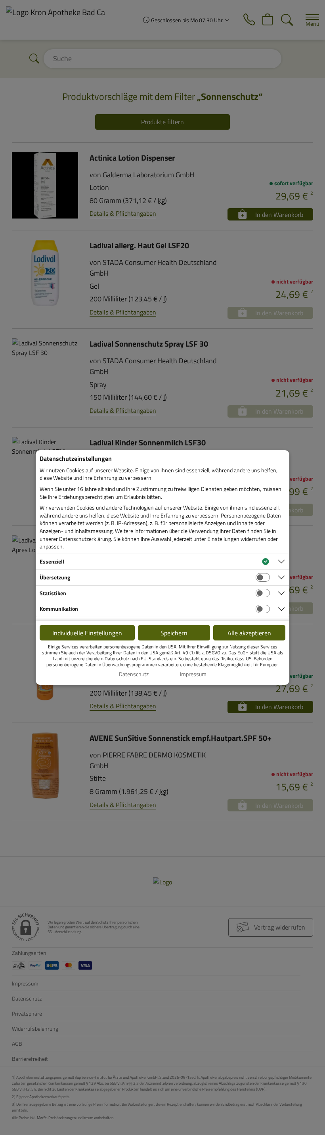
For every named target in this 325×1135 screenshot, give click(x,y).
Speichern (174, 633)
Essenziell (52, 561)
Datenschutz (134, 674)
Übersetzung (55, 577)
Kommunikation (59, 608)
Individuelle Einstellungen (87, 633)
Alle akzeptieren (249, 633)
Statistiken (53, 593)
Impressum (193, 674)
